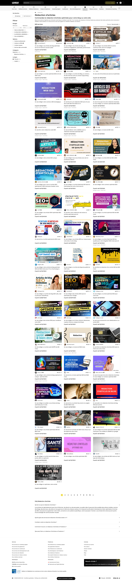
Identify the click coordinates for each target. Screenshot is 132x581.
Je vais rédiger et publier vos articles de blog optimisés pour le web (47, 403)
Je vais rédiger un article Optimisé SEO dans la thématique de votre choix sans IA (77, 185)
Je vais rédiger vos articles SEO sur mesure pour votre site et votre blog (77, 240)
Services (18, 16)
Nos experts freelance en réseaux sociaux (57, 554)
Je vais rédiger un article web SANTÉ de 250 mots (47, 347)
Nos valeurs (86, 546)
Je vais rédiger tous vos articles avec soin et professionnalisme (76, 158)
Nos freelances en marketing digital (56, 544)
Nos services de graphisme (18, 546)
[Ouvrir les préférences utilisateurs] (123, 3)
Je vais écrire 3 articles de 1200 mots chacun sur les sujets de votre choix (77, 430)
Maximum (25, 25)
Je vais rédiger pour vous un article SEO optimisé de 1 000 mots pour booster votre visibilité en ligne (47, 186)
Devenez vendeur (110, 2)
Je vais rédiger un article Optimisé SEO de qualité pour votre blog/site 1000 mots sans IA (106, 240)
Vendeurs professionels (19, 41)
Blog (85, 552)
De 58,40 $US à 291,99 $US (21, 32)
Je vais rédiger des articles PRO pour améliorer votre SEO (48, 321)
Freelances (27, 16)
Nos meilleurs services (17, 556)
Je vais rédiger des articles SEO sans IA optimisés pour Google (75, 294)
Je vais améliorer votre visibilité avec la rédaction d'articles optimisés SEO (75, 130)
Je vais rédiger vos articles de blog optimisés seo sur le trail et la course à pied (47, 46)
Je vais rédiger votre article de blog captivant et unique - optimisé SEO (48, 375)
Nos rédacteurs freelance (54, 552)
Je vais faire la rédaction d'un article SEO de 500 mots (106, 268)
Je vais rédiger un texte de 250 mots (103, 130)
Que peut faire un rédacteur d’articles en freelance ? (49, 531)
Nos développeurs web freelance (55, 550)
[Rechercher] (42, 3)
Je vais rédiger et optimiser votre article (46, 484)
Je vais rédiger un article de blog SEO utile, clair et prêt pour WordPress (48, 294)
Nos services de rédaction (18, 552)
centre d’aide (114, 564)
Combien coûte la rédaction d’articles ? (46, 522)
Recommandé (115, 24)
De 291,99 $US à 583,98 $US (21, 34)
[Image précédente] (65, 34)
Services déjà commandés (20, 47)
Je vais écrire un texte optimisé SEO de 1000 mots (76, 375)
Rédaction (40, 12)
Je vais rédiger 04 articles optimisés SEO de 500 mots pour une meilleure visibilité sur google (106, 430)
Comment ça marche (89, 544)
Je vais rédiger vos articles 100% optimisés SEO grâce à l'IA (48, 213)
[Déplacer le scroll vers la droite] (119, 8)
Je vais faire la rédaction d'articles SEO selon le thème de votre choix (106, 347)
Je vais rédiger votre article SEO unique (46, 158)
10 (90, 495)
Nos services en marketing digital (20, 544)
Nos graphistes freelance (53, 546)
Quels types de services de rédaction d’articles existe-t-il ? (51, 517)
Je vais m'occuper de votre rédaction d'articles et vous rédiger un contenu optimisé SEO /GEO (106, 102)
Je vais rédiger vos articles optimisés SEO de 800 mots (47, 430)
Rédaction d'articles (19, 54)
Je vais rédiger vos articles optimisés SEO (75, 456)
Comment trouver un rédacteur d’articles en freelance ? (51, 526)
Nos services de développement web (20, 550)
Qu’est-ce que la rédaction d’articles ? (45, 504)
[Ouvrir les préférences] (117, 3)
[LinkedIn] (114, 578)
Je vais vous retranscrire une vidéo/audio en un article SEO (106, 321)
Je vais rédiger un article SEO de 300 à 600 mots (105, 158)
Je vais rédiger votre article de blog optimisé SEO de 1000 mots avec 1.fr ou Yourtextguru (47, 268)
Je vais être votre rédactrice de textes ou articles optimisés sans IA (75, 213)
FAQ (85, 554)
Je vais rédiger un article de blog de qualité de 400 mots (77, 268)
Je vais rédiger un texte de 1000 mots (74, 347)
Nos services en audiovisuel (18, 548)
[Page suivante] (93, 495)
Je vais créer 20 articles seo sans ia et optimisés (106, 74)
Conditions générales (29, 578)
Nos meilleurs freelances (53, 556)
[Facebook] (117, 578)
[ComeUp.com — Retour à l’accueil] (15, 3)
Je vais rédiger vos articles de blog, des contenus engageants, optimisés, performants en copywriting (77, 47)
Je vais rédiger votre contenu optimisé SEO (105, 184)
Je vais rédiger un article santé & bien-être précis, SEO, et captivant (47, 457)
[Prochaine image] (89, 34)
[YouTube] (115, 578)
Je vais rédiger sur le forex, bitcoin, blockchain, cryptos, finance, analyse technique (77, 321)
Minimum (15, 25)
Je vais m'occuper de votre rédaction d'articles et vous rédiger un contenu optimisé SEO (106, 375)
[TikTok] (119, 578)
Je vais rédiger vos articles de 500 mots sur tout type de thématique (106, 457)
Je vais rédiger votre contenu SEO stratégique (48, 102)
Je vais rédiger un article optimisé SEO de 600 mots (106, 213)
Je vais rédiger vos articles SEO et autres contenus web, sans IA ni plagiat (104, 46)
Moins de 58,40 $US (20, 30)
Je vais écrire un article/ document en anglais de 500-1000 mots (76, 403)
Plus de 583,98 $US (19, 36)
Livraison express (18, 45)
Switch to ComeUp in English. (65, 578)
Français (17, 59)
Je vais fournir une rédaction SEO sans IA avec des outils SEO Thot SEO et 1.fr (77, 102)
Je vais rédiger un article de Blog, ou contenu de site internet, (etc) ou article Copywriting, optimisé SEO (76, 75)
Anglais (17, 61)
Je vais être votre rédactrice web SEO (45, 130)
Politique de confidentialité (41, 578)
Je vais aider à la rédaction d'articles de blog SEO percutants (105, 403)
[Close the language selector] (74, 578)
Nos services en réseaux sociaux (19, 554)
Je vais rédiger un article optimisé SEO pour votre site (105, 294)
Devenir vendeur (88, 548)
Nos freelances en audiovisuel (55, 548)
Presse (85, 550)
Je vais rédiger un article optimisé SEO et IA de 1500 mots (48, 74)
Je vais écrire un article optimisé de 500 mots (47, 239)
